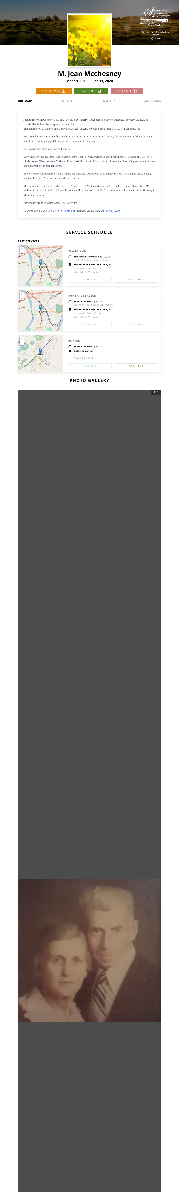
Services (67, 100)
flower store (112, 210)
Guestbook (152, 100)
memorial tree (63, 210)
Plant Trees (136, 279)
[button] (40, 263)
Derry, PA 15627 (83, 358)
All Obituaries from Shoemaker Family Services (155, 33)
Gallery (109, 100)
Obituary (25, 100)
